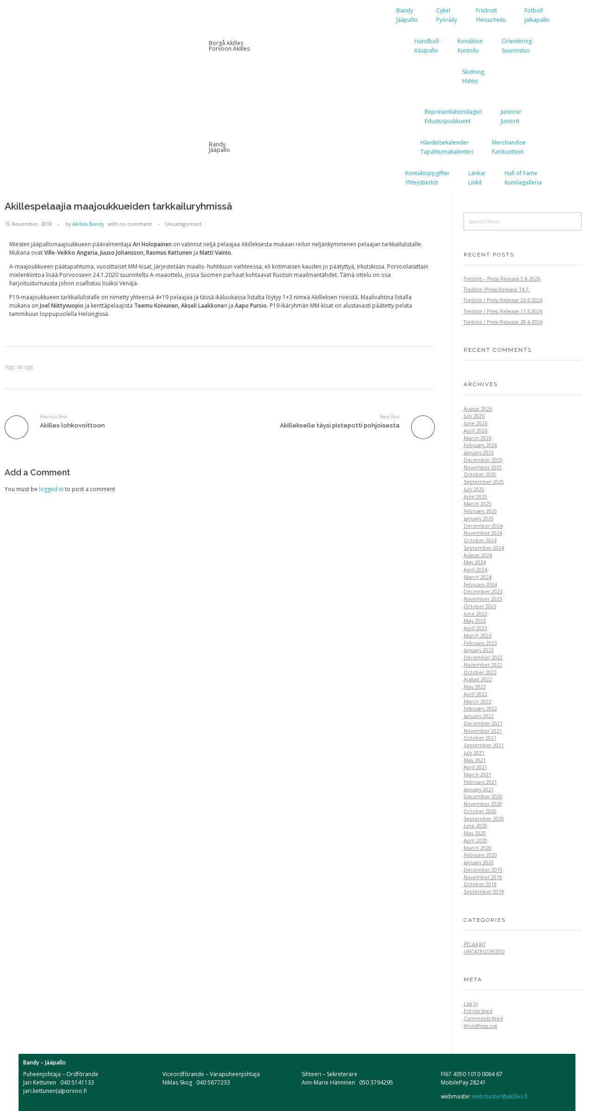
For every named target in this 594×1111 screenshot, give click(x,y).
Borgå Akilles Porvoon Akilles (229, 46)
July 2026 (474, 416)
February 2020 (480, 855)
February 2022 (480, 708)
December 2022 (483, 657)
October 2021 (480, 738)
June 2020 (475, 825)
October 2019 (480, 884)
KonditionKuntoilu (470, 45)
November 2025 (483, 467)
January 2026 (479, 452)
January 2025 (479, 518)
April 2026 (475, 430)
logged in (52, 489)
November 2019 (483, 877)
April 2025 (475, 496)
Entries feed (478, 1011)
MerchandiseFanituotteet (509, 147)
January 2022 (479, 716)
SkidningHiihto (473, 76)
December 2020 (483, 796)
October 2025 (480, 474)
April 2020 (475, 840)
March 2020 (477, 848)
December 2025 (483, 460)
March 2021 (477, 774)
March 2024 (477, 577)
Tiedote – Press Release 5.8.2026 (502, 279)
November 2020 (483, 804)
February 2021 (480, 782)
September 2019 (484, 891)
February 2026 (480, 445)
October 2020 (480, 811)
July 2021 (474, 752)
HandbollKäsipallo (426, 45)
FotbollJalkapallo (537, 15)
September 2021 (484, 745)
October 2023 (480, 606)
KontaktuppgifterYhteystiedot (427, 177)
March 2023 (477, 635)
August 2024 (478, 555)
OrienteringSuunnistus (517, 45)
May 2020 (475, 833)
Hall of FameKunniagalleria (523, 177)
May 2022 (475, 687)
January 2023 (479, 650)
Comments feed (483, 1018)
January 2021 (479, 789)
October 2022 (480, 672)
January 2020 (479, 862)
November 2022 (483, 665)
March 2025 (477, 503)
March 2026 (477, 438)
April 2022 (475, 694)
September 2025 (484, 482)
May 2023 (475, 621)
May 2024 (475, 562)
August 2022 (478, 679)
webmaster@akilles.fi (499, 1096)
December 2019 (483, 870)
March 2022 (477, 701)
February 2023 (480, 643)
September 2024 (484, 548)
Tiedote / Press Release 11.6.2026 (503, 311)
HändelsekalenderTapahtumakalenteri (446, 147)
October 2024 (480, 540)
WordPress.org (480, 1026)
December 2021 (483, 723)
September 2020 (484, 818)
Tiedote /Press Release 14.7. (497, 289)
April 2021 (475, 767)
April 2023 (475, 628)
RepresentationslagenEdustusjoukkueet (453, 116)
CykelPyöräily (446, 15)
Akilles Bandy (88, 224)
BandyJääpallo (407, 15)
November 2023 (483, 599)
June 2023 (475, 614)
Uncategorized (183, 224)
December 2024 (483, 526)
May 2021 (475, 760)
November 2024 (483, 533)
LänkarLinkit (477, 177)
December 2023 (483, 591)
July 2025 (474, 489)
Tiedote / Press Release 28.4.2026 (503, 322)
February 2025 (480, 511)
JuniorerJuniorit (511, 116)
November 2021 (483, 731)
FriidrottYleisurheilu (491, 15)
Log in (471, 1003)
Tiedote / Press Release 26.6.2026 (503, 300)
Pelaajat (474, 944)
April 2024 (475, 569)
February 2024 (480, 584)
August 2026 (478, 409)
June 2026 (475, 423)
